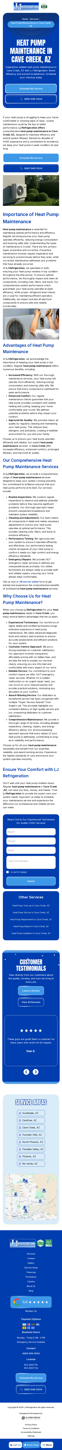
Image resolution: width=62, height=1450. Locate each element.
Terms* (23, 872)
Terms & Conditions (31, 1428)
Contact (31, 1258)
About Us (31, 1286)
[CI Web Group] (31, 1418)
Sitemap (31, 1436)
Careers (31, 1281)
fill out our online (29, 581)
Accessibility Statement (31, 1432)
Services (34, 19)
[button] (47, 1445)
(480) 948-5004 (31, 1353)
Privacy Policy (31, 1425)
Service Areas (31, 1267)
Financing (31, 1272)
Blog (31, 1290)
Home (25, 19)
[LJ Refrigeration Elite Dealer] (26, 6)
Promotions (31, 1277)
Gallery (31, 1263)
